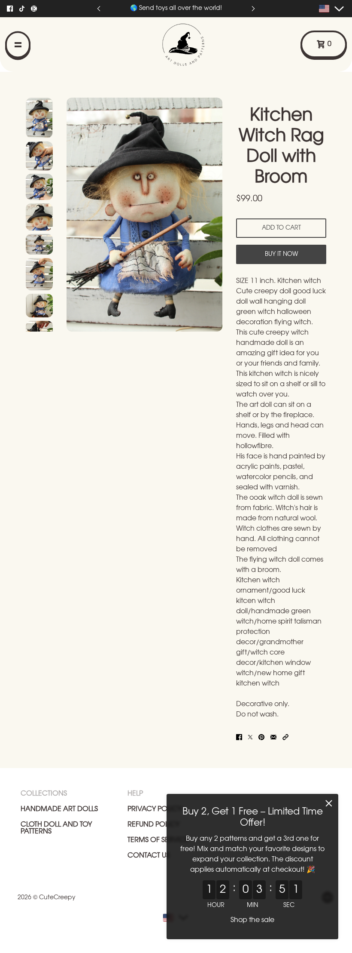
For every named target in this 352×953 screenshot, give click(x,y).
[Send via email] (273, 737)
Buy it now (281, 254)
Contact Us (148, 855)
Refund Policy (153, 824)
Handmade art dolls (59, 809)
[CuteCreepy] (199, 44)
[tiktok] (21, 8)
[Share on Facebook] (239, 737)
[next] (253, 9)
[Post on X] (250, 737)
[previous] (99, 9)
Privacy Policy (154, 809)
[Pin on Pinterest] (261, 737)
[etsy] (33, 8)
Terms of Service (158, 840)
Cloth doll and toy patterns (56, 828)
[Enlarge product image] (144, 215)
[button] (285, 737)
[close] (329, 803)
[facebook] (9, 8)
